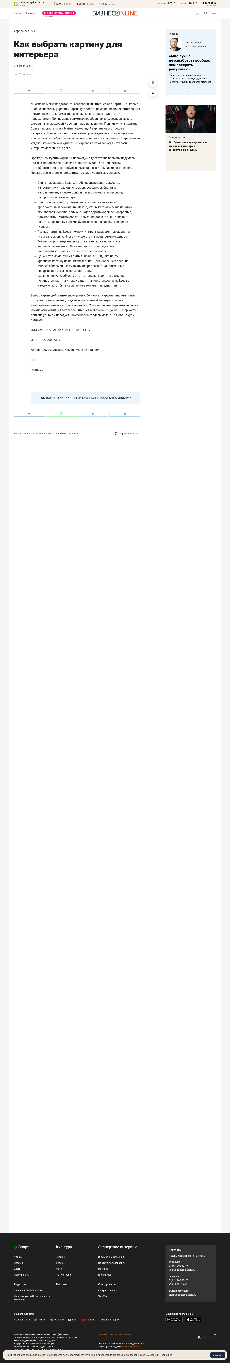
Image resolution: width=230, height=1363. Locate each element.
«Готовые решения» (197, 46)
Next (212, 91)
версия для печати (129, 433)
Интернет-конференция (111, 1257)
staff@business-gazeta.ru (182, 1294)
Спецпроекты (107, 1284)
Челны (161, 3)
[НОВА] (59, 14)
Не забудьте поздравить (111, 1263)
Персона (18, 1263)
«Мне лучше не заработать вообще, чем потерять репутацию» (189, 62)
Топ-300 (102, 1296)
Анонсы (60, 1257)
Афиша (18, 1257)
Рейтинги (103, 1268)
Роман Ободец (194, 42)
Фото (59, 1268)
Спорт (23, 1247)
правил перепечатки (131, 1346)
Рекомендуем (177, 137)
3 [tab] (190, 167)
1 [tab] (188, 91)
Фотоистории (63, 1274)
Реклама (61, 1284)
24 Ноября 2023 (22, 65)
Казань (18, 13)
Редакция (20, 1284)
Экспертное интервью (117, 1247)
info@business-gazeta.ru (182, 1269)
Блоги (17, 1268)
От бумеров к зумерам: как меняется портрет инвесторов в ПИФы (188, 146)
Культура (64, 1247)
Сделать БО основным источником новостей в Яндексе (86, 398)
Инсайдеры (104, 1274)
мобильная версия (110, 1319)
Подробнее (166, 1355)
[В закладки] (153, 83)
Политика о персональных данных (114, 1334)
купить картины (60, 158)
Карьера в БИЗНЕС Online (28, 1290)
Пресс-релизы (25, 31)
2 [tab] (190, 91)
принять (217, 1355)
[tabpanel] (191, 61)
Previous (170, 91)
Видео (59, 1263)
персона (173, 33)
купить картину (126, 123)
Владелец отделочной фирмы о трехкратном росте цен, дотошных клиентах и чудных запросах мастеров (190, 78)
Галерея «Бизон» (107, 1290)
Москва (182, 3)
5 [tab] (193, 167)
